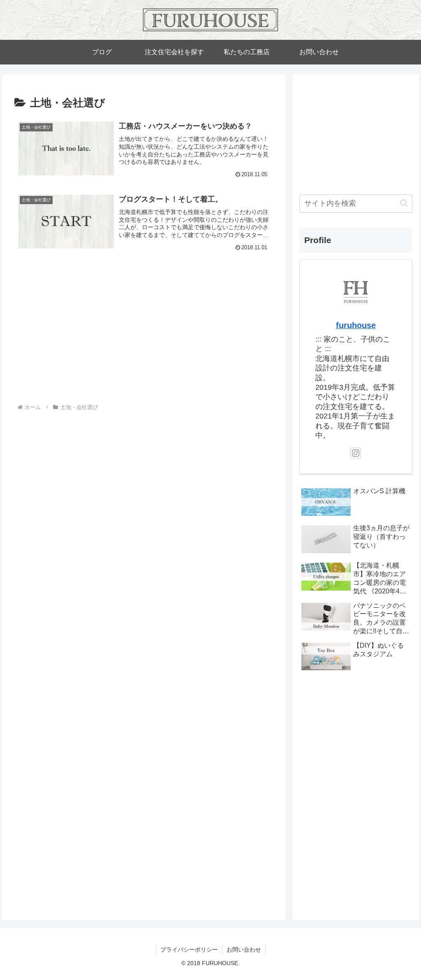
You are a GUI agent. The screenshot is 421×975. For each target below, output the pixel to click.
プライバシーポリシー (189, 949)
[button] (404, 203)
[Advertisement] (83, 334)
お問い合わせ (244, 949)
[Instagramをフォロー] (355, 453)
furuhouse (356, 325)
